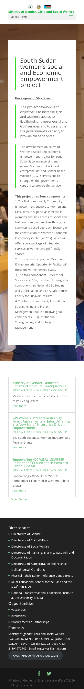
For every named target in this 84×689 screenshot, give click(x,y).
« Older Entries (18, 499)
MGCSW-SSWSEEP (54, 390)
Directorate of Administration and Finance (39, 564)
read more (19, 406)
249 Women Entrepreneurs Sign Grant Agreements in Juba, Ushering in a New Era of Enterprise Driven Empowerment (41, 423)
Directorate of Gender (25, 534)
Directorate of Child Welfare (29, 540)
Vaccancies (18, 610)
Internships (18, 616)
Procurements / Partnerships (30, 622)
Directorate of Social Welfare (30, 546)
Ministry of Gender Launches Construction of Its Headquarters (39, 384)
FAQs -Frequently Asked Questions (36, 655)
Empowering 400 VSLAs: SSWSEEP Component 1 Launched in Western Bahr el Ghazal (40, 462)
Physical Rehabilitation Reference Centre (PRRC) (42, 576)
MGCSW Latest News (26, 390)
